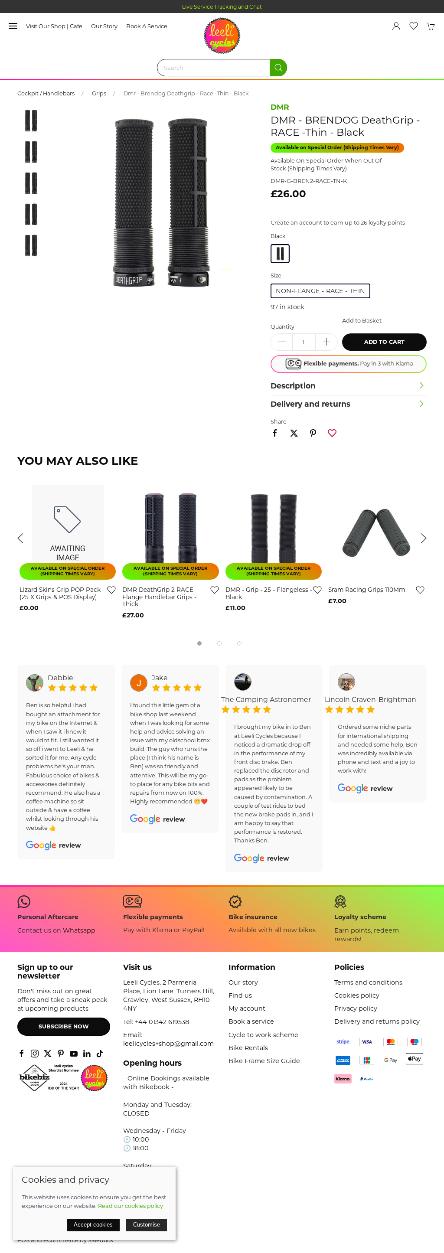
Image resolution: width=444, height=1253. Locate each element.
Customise (146, 1224)
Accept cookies (93, 1224)
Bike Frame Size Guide (264, 1061)
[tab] (199, 643)
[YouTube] (73, 1053)
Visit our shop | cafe (54, 26)
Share (279, 421)
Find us (240, 995)
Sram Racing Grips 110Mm (366, 589)
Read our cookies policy (130, 1205)
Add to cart (384, 342)
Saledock (101, 1240)
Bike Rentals (248, 1048)
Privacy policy (355, 1008)
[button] (13, 26)
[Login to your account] (396, 26)
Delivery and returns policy (377, 1021)
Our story (104, 26)
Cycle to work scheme (263, 1035)
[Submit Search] (278, 67)
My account (247, 1008)
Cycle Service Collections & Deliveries (222, 6)
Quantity (282, 326)
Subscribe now (64, 1026)
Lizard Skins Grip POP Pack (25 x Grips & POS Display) (60, 593)
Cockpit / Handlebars (46, 93)
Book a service (146, 26)
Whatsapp (79, 930)
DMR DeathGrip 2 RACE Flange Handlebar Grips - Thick (159, 596)
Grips (99, 93)
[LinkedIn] (86, 1053)
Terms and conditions (368, 982)
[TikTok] (99, 1053)
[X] (47, 1053)
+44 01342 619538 (162, 1022)
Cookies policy (356, 995)
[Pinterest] (60, 1053)
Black (278, 236)
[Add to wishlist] (111, 590)
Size (276, 275)
